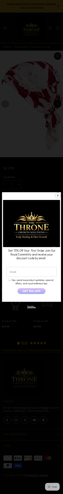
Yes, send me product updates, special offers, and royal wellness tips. (32, 281)
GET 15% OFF (31, 291)
